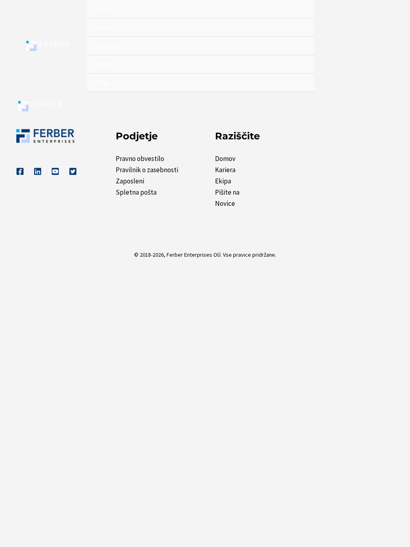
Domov (104, 8)
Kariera (104, 27)
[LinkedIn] (38, 171)
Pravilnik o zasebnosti (147, 169)
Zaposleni (130, 181)
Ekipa (102, 82)
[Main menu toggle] (385, 106)
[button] (379, 46)
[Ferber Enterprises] (48, 46)
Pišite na (107, 45)
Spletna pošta (136, 192)
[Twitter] (73, 171)
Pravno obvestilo (140, 158)
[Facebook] (20, 171)
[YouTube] (55, 171)
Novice (104, 64)
